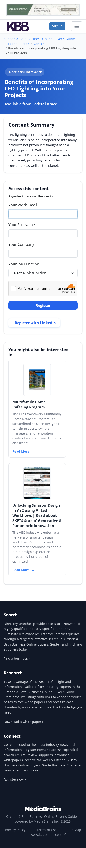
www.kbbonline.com (47, 834)
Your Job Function (23, 264)
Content (40, 43)
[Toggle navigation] (76, 26)
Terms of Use (46, 830)
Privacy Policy (15, 830)
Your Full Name (21, 224)
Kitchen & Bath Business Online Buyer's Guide (39, 39)
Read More (20, 451)
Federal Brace (18, 43)
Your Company (21, 244)
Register (43, 305)
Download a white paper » (24, 721)
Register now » (15, 779)
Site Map (74, 830)
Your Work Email (22, 205)
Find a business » (17, 658)
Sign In (57, 26)
